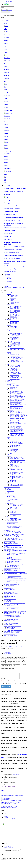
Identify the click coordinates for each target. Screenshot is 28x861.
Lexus (5, 98)
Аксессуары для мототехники (13, 200)
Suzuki (6, 156)
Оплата (8, 277)
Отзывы (6, 817)
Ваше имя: (3, 672)
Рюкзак (2, 790)
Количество (4, 782)
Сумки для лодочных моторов (13, 255)
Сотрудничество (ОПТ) (10, 818)
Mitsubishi (7, 116)
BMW (5, 29)
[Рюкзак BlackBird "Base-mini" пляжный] (11, 646)
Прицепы (7, 194)
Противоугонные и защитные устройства (11, 796)
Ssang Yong (7, 151)
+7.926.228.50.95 (8, 846)
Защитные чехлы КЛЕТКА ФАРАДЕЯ (10, 802)
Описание (6, 650)
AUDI (5, 23)
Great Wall (7, 58)
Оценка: (3, 683)
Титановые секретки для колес (14, 217)
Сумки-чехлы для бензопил (13, 249)
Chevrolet (7, 35)
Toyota (6, 162)
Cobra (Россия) (15, 774)
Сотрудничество (11, 279)
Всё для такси (8, 236)
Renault (6, 139)
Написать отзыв (11, 786)
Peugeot (6, 127)
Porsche (6, 133)
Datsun (6, 40)
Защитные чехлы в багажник (13, 206)
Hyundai (6, 75)
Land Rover (7, 93)
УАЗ (5, 180)
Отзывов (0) (7, 652)
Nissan (6, 122)
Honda (6, 64)
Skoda (6, 145)
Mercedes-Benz (8, 110)
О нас (8, 275)
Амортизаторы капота (11, 211)
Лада (5, 174)
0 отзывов (3, 786)
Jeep (5, 81)
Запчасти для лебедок (11, 269)
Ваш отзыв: (3, 678)
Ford (5, 52)
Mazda (6, 104)
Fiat (5, 46)
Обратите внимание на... (10, 793)
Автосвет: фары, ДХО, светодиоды (15, 188)
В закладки (3, 784)
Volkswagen (7, 168)
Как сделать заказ (8, 653)
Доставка (9, 278)
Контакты (9, 281)
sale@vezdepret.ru (8, 847)
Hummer (6, 69)
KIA (5, 87)
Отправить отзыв (6, 686)
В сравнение (10, 784)
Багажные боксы (9, 230)
